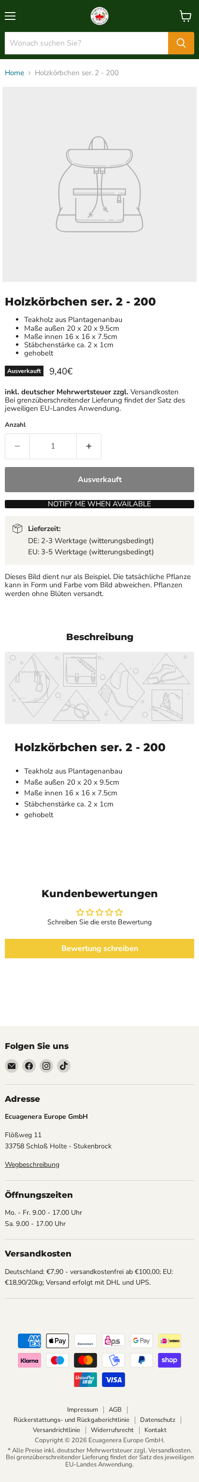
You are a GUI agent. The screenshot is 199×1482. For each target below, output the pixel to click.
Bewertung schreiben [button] (99, 948)
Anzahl (15, 425)
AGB (115, 1409)
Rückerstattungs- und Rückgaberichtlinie (71, 1420)
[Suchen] (181, 43)
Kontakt (155, 1430)
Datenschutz (157, 1420)
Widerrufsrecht (112, 1430)
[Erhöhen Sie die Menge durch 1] (89, 446)
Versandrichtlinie (56, 1430)
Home (14, 73)
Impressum (82, 1409)
